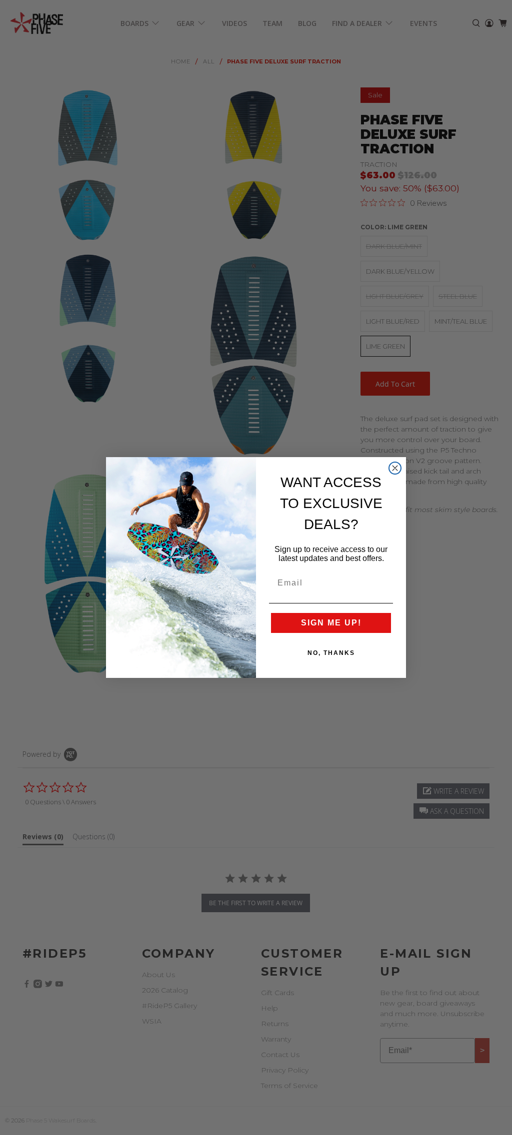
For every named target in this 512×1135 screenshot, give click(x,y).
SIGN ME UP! (331, 622)
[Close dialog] (395, 468)
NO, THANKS (331, 652)
